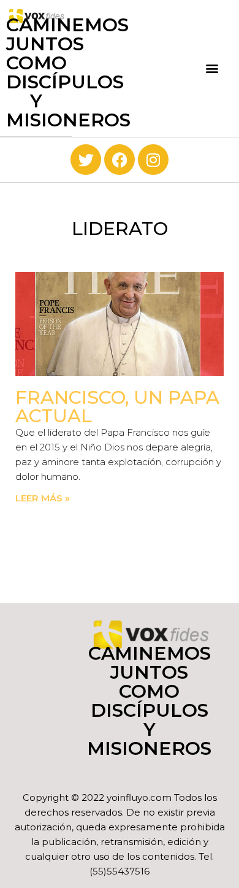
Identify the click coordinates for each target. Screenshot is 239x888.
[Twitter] (85, 159)
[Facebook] (119, 159)
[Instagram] (153, 159)
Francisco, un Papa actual (117, 406)
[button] (212, 68)
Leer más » (42, 498)
